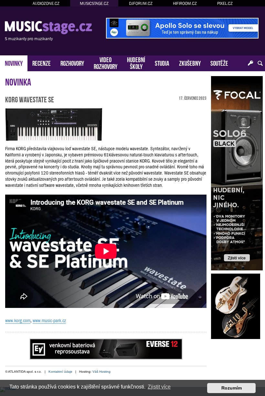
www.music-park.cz (49, 320)
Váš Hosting (101, 371)
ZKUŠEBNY (190, 62)
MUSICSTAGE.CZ (94, 3)
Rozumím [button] (231, 387)
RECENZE (41, 62)
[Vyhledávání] (260, 63)
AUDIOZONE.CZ (46, 3)
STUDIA (162, 62)
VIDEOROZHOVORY (105, 62)
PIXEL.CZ (225, 3)
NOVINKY (14, 62)
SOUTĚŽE (219, 62)
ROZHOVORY (72, 62)
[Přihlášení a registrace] (250, 63)
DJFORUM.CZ (141, 3)
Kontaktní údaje (60, 371)
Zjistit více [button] (159, 387)
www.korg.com (17, 320)
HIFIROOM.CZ (185, 3)
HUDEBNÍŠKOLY (136, 62)
